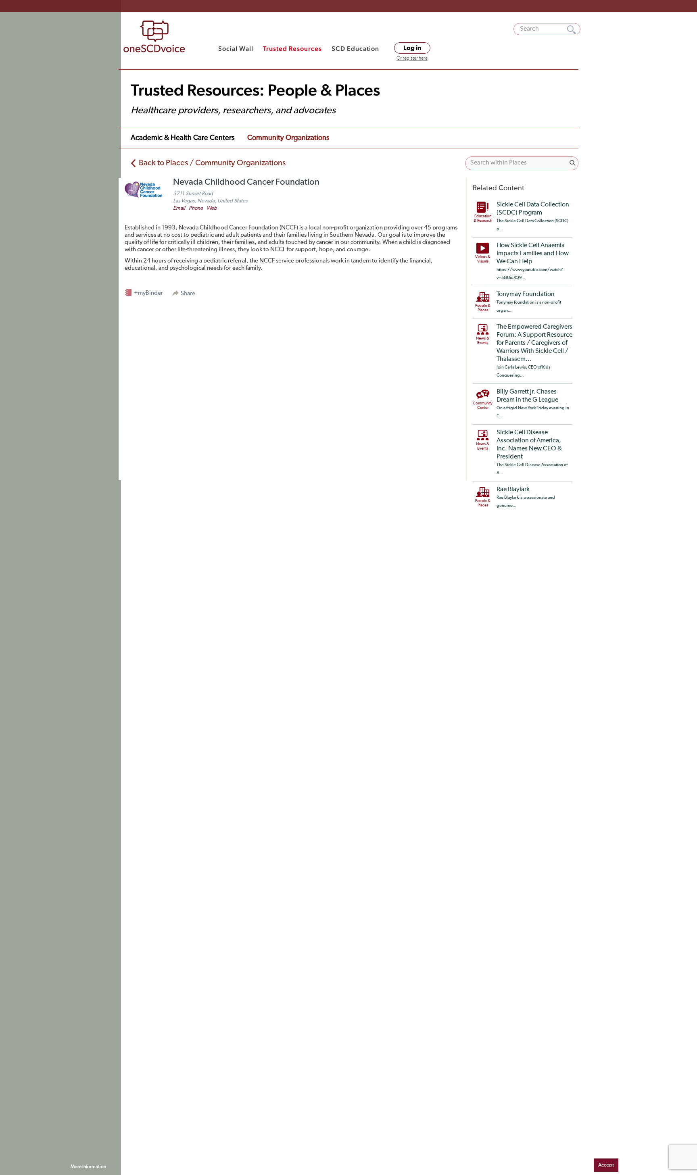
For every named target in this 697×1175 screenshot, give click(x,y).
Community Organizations (288, 138)
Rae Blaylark (513, 489)
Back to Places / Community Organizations (212, 163)
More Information (88, 1167)
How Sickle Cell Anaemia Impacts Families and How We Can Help (533, 253)
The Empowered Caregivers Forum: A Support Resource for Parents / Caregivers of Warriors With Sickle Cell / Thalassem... (534, 343)
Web (212, 208)
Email (179, 208)
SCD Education (355, 48)
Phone (196, 208)
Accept (606, 1165)
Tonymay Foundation (526, 294)
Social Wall (235, 48)
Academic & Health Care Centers (182, 138)
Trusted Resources (292, 48)
